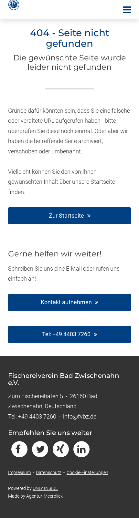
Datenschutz (48, 472)
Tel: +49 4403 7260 (66, 334)
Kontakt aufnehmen (66, 302)
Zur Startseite (66, 215)
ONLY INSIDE (45, 488)
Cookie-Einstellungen (87, 472)
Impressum (19, 472)
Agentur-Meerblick (44, 496)
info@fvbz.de (79, 416)
